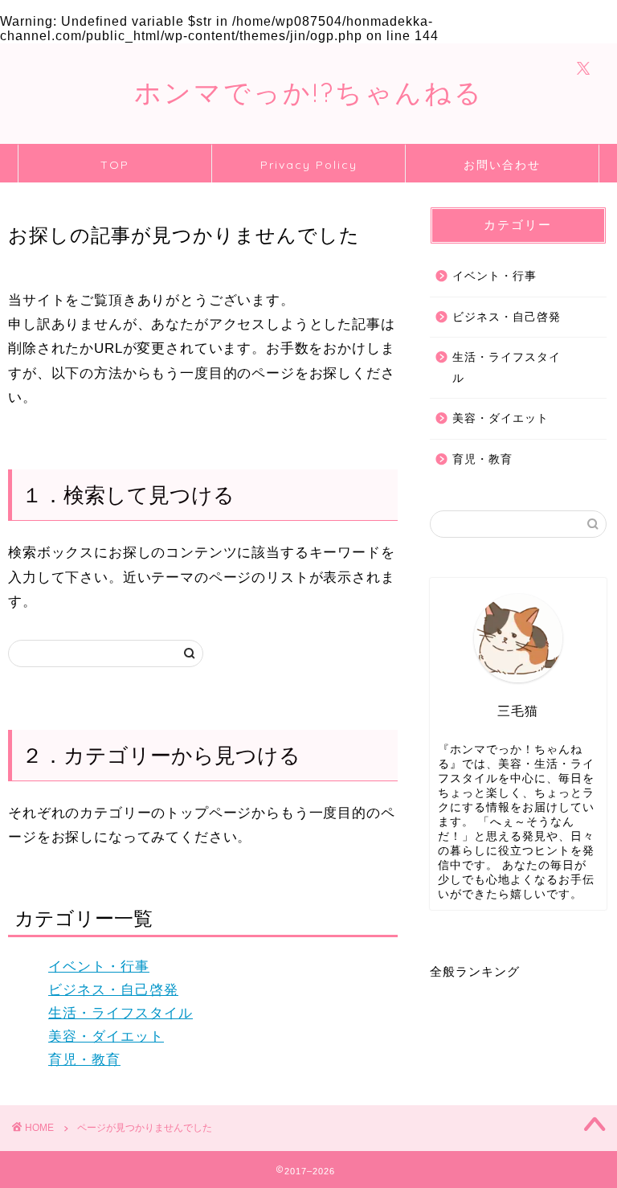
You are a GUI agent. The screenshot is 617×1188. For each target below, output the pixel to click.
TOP (114, 165)
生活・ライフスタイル (120, 1013)
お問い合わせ (502, 165)
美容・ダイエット (106, 1036)
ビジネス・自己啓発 (113, 990)
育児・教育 (84, 1059)
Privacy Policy (309, 165)
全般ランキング (475, 971)
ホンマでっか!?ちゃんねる (309, 92)
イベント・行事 (98, 966)
